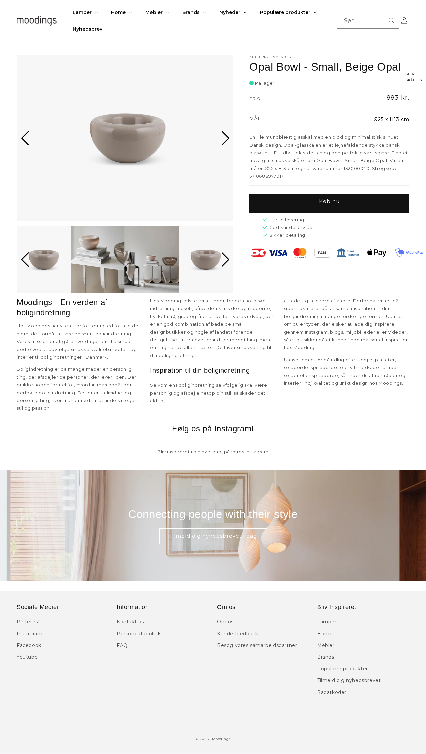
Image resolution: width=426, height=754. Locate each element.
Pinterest (28, 622)
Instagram (29, 634)
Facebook (29, 645)
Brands (325, 657)
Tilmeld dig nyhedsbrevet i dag (213, 536)
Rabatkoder (331, 692)
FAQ (122, 645)
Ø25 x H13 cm (391, 119)
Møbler (326, 645)
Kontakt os (130, 622)
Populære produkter (342, 669)
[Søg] (391, 20)
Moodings (221, 739)
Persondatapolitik (139, 634)
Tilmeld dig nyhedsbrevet (349, 680)
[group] (125, 138)
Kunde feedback (237, 634)
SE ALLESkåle (413, 77)
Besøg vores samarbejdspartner (257, 645)
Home (325, 634)
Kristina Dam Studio (272, 57)
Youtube (27, 657)
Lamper (327, 622)
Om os (225, 622)
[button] (24, 138)
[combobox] (368, 20)
